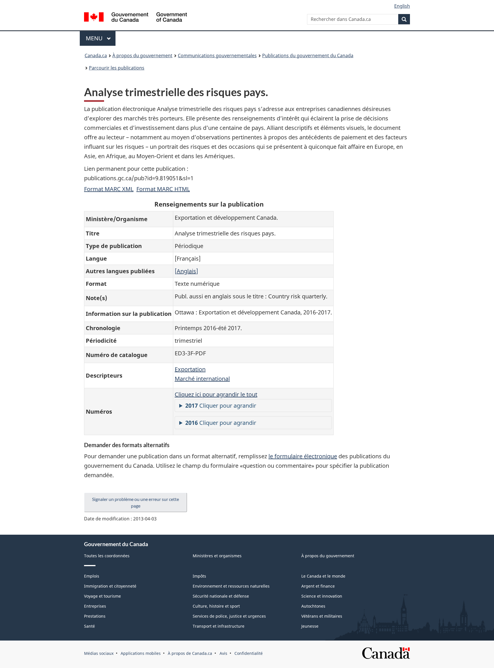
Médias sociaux (98, 653)
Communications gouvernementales (217, 55)
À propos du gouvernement (142, 55)
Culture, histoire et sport (216, 606)
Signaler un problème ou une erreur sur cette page (135, 502)
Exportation (190, 369)
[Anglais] (186, 271)
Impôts (199, 576)
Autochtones (313, 606)
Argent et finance (318, 586)
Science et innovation (321, 596)
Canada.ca (96, 55)
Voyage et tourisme (102, 596)
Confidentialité (248, 653)
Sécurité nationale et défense (221, 596)
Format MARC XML (109, 189)
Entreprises (95, 606)
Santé (89, 626)
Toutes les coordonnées (107, 555)
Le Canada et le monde (323, 576)
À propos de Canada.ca (190, 653)
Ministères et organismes (217, 555)
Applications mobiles (141, 653)
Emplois (91, 576)
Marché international (202, 378)
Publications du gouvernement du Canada (307, 55)
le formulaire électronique (302, 456)
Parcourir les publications (116, 68)
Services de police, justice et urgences (229, 616)
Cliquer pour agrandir (220, 405)
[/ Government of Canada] (135, 17)
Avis (223, 653)
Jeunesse (309, 626)
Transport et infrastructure (218, 626)
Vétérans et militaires (321, 616)
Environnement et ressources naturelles (231, 586)
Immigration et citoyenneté (110, 586)
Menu (100, 38)
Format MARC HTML (163, 189)
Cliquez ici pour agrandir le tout (216, 394)
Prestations (94, 616)
